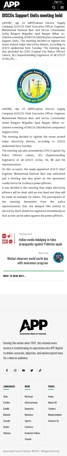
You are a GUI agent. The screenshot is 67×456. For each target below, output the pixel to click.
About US (52, 402)
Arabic (6, 427)
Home (51, 396)
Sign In (58, 1)
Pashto (6, 402)
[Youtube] (23, 370)
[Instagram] (15, 370)
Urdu (5, 396)
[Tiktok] (40, 370)
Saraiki (6, 421)
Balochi (6, 414)
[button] (54, 7)
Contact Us (53, 421)
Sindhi (6, 408)
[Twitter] (31, 370)
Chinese (7, 433)
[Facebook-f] (6, 370)
